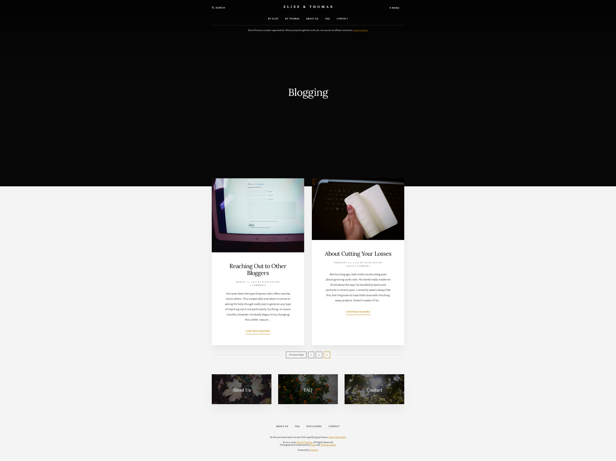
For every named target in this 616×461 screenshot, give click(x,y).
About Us (242, 390)
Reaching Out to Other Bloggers (258, 269)
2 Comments (258, 285)
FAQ (308, 390)
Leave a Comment (358, 266)
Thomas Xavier (328, 445)
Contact (374, 390)
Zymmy (314, 450)
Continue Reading (258, 332)
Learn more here (360, 30)
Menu (395, 8)
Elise (313, 445)
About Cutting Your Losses (358, 253)
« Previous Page (296, 356)
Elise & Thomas (309, 7)
